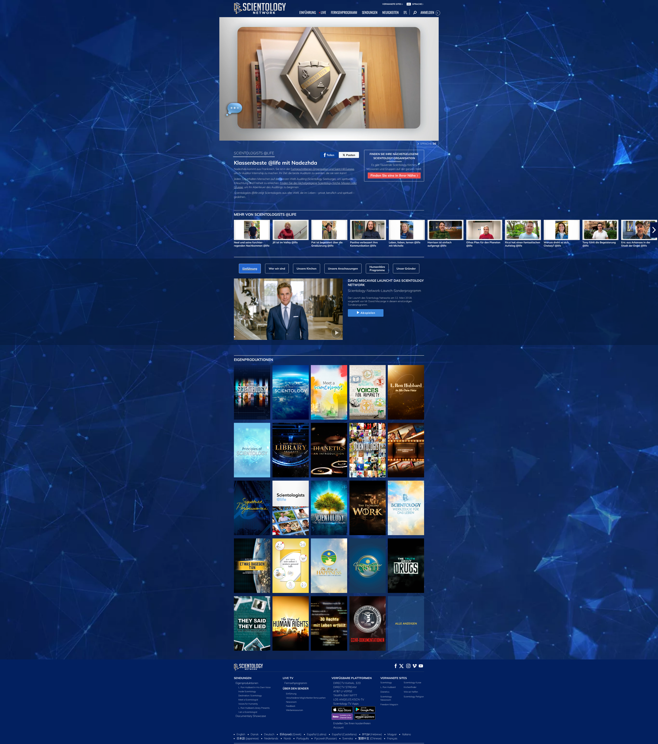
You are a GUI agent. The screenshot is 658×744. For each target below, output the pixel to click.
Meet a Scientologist (248, 699)
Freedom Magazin (389, 704)
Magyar (392, 734)
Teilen (330, 155)
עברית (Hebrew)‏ (372, 734)
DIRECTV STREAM (345, 687)
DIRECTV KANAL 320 (347, 683)
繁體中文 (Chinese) (370, 738)
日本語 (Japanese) (248, 738)
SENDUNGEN (369, 12)
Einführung (291, 693)
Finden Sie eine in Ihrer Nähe (393, 175)
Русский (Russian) (325, 738)
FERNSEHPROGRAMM (344, 12)
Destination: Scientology (250, 695)
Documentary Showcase (251, 716)
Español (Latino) (316, 734)
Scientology (386, 682)
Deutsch (269, 734)
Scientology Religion (414, 696)
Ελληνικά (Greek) (290, 734)
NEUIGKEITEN (390, 12)
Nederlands (271, 738)
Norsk (287, 738)
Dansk (255, 734)
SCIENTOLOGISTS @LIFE (254, 153)
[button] (4, 230)
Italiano (406, 734)
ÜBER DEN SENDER (296, 688)
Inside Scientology (247, 691)
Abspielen (368, 312)
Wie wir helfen (411, 691)
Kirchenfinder (410, 687)
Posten (350, 155)
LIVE (323, 12)
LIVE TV (288, 678)
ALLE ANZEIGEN (406, 623)
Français (392, 738)
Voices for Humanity (248, 703)
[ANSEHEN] (252, 450)
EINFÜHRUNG (307, 12)
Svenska (347, 738)
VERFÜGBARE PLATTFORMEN (352, 678)
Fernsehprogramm (295, 683)
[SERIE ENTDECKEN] (252, 392)
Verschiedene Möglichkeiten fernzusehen (306, 697)
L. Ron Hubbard (387, 687)
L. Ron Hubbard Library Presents (254, 707)
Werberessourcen (294, 710)
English (241, 734)
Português (302, 738)
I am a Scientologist (247, 712)
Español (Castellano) (344, 734)
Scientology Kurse (412, 682)
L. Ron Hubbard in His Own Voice (254, 687)
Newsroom (291, 701)
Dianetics (384, 691)
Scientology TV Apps (346, 703)
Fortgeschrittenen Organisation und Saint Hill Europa (322, 169)
